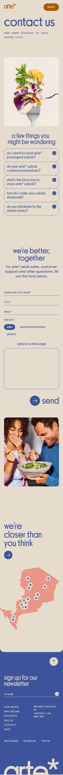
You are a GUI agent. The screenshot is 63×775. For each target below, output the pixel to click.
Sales (9, 327)
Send (50, 400)
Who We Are (11, 711)
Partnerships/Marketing (32, 327)
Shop (7, 729)
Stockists (10, 716)
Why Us (8, 720)
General (11, 334)
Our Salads (11, 707)
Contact (10, 725)
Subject (9, 319)
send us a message (31, 344)
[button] (51, 7)
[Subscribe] (57, 694)
